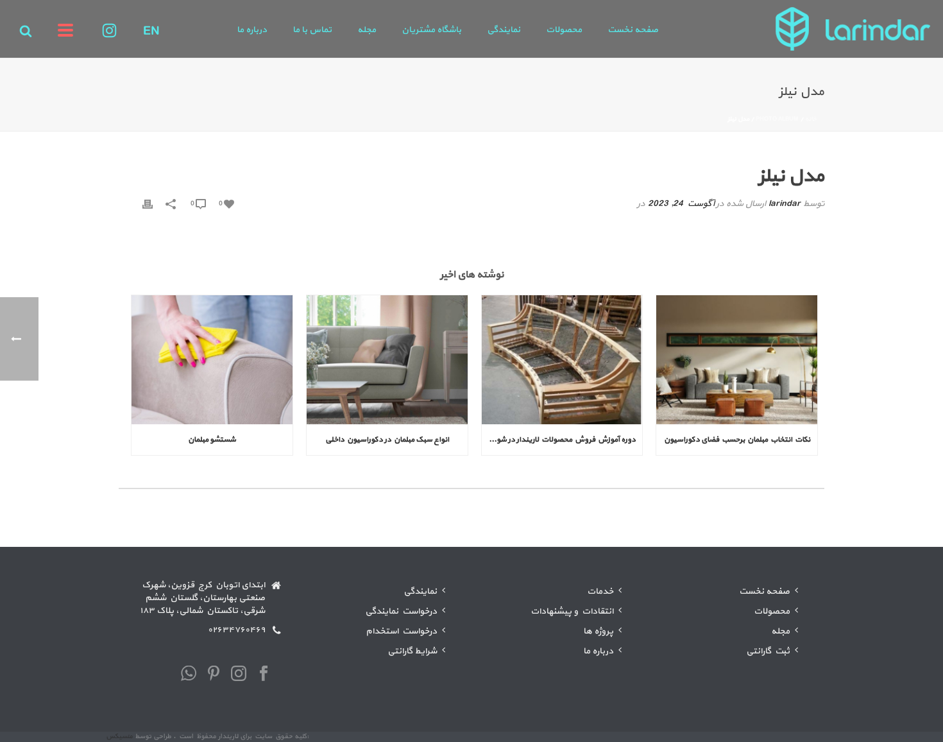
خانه (811, 119)
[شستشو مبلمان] (212, 359)
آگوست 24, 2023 (681, 204)
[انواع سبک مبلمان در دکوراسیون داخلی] (387, 359)
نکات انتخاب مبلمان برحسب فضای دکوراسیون (737, 439)
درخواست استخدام (401, 631)
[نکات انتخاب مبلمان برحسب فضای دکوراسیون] (736, 359)
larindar (785, 204)
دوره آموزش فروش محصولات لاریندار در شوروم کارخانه (559, 439)
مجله (366, 30)
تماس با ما (312, 30)
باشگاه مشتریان (431, 30)
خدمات (600, 591)
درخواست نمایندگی (401, 611)
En (151, 31)
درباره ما (252, 30)
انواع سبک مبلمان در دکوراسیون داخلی (387, 439)
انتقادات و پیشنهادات (572, 611)
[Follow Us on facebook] (263, 675)
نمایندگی (503, 30)
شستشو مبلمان (212, 439)
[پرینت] (147, 204)
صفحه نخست (632, 30)
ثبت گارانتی (768, 651)
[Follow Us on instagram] (238, 675)
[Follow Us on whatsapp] (188, 675)
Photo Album (777, 119)
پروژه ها (598, 631)
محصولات (564, 30)
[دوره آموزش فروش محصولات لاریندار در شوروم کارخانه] (562, 359)
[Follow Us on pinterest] (213, 675)
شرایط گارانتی (412, 651)
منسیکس (119, 736)
